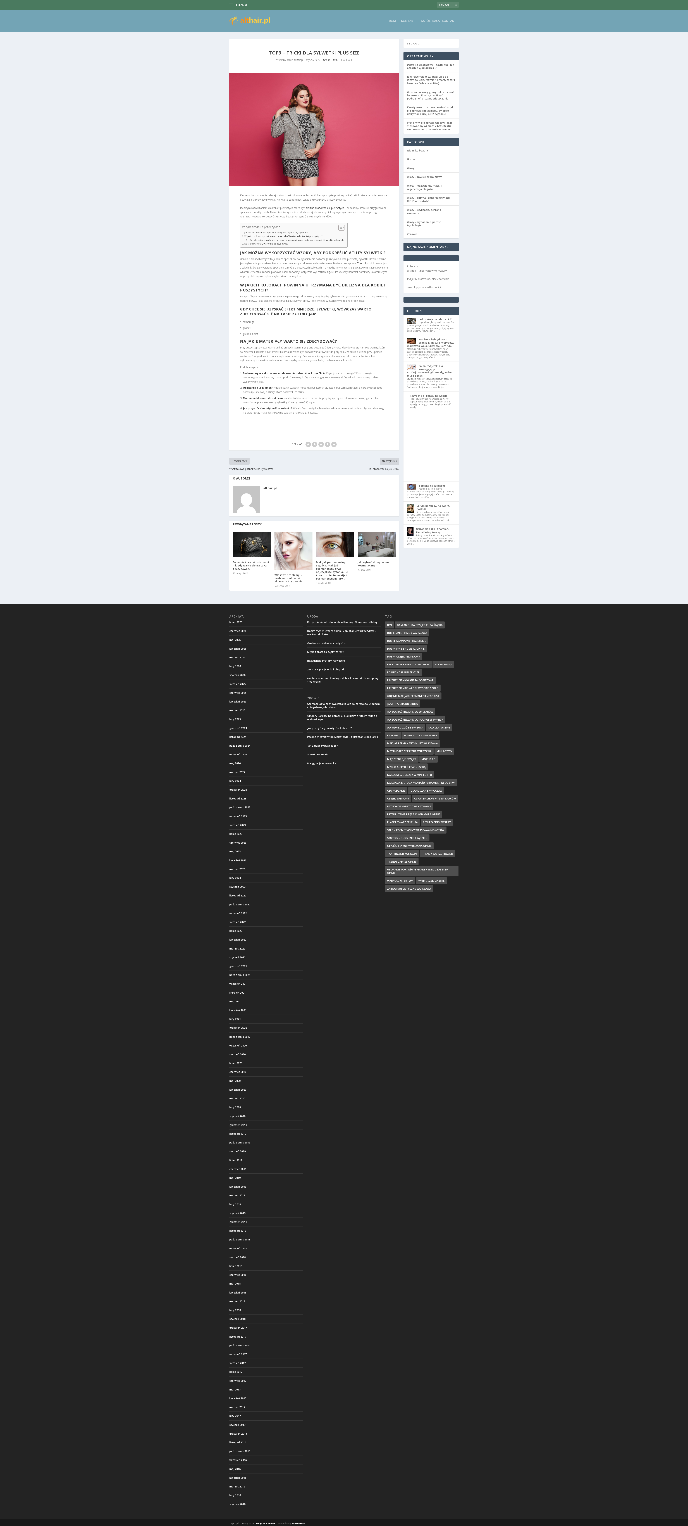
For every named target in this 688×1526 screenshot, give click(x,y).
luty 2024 (235, 781)
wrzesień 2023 (238, 816)
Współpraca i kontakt (438, 21)
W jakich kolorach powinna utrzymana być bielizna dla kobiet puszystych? (283, 236)
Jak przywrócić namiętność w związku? (267, 408)
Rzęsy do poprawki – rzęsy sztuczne (269, 4)
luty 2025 (235, 719)
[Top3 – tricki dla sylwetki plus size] (314, 129)
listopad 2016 (237, 1442)
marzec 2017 (237, 1407)
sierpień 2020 (237, 1054)
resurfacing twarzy (437, 822)
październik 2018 (239, 1239)
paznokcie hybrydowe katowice (409, 806)
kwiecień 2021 (237, 1010)
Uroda (326, 59)
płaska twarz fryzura (402, 822)
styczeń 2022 (237, 957)
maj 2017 (235, 1389)
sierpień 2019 (237, 1151)
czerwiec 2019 (237, 1169)
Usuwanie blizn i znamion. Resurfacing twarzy (432, 530)
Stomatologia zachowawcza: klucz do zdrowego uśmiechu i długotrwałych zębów (344, 705)
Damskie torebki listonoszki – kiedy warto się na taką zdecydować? (251, 565)
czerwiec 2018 (237, 1274)
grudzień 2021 (238, 966)
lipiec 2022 (235, 930)
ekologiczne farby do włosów (408, 664)
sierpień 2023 (237, 825)
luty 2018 (235, 1310)
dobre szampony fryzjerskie (406, 640)
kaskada (392, 735)
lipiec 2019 (235, 1160)
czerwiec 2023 (237, 842)
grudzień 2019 (238, 1125)
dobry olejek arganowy (403, 656)
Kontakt (408, 21)
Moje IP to (429, 759)
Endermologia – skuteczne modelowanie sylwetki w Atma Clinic (284, 373)
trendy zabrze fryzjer (437, 853)
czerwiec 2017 (237, 1380)
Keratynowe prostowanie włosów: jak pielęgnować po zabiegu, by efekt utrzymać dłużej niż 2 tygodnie (430, 110)
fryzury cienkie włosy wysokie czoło (412, 688)
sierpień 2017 (237, 1363)
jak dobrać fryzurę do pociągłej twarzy (415, 719)
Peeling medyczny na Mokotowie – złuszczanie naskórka (342, 737)
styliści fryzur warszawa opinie (409, 846)
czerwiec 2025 (237, 692)
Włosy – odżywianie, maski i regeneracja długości (424, 187)
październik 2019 (239, 1142)
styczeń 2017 (237, 1425)
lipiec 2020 (235, 1063)
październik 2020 (239, 1036)
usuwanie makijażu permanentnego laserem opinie (417, 871)
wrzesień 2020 (238, 1045)
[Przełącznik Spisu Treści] (340, 228)
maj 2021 (235, 1001)
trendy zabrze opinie (401, 861)
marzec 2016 (237, 1486)
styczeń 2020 (237, 1116)
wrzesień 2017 (238, 1354)
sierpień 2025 (237, 684)
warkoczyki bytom (400, 880)
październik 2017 (239, 1345)
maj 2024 (235, 763)
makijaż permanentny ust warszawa (412, 743)
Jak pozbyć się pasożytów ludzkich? (329, 728)
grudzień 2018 (238, 1222)
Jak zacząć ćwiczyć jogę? (322, 745)
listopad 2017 (237, 1336)
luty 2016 (235, 1495)
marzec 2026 (237, 657)
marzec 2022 (237, 948)
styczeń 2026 (237, 675)
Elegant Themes (265, 1523)
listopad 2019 (237, 1133)
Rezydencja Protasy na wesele (428, 395)
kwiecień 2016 (237, 1477)
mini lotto (444, 751)
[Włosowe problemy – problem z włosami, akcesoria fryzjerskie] (293, 551)
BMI (389, 625)
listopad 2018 (237, 1230)
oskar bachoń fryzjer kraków (435, 798)
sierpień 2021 (237, 992)
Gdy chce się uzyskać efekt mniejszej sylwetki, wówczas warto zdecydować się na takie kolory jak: (297, 240)
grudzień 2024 (238, 728)
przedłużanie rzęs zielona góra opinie (413, 814)
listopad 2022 (237, 895)
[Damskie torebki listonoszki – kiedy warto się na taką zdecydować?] (252, 544)
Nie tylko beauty (417, 150)
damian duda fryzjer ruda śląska (420, 625)
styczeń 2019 (237, 1213)
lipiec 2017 (235, 1371)
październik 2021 (239, 975)
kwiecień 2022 (237, 939)
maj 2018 (235, 1283)
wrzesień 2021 (238, 983)
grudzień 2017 (238, 1327)
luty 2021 (235, 1019)
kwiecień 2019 (237, 1186)
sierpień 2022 (237, 922)
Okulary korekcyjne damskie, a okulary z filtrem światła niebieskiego (342, 717)
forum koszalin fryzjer (403, 672)
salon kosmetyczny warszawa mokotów (415, 830)
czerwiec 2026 (237, 631)
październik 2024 (239, 745)
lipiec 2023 (235, 834)
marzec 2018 (237, 1301)
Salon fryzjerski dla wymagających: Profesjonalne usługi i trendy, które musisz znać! (429, 371)
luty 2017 (235, 1416)
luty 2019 (235, 1204)
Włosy (410, 168)
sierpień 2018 (237, 1257)
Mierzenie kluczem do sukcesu (263, 398)
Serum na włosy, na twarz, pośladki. (433, 507)
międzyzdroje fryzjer (401, 759)
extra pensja (443, 664)
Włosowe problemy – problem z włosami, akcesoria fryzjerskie (288, 578)
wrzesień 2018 (238, 1248)
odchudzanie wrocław (426, 790)
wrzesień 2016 (238, 1460)
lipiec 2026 (235, 622)
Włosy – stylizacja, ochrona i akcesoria (425, 211)
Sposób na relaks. (318, 754)
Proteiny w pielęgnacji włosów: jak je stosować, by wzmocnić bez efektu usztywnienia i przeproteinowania (429, 126)
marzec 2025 (237, 710)
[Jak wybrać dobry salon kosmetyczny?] (377, 544)
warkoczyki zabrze (431, 880)
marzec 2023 (237, 869)
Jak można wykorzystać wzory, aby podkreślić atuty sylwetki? (276, 232)
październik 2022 (239, 904)
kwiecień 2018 (237, 1292)
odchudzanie (396, 790)
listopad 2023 (237, 798)
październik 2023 (239, 807)
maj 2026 (235, 640)
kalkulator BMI (439, 727)
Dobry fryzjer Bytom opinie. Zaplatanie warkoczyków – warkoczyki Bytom (341, 632)
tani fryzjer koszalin (402, 853)
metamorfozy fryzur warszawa (409, 751)
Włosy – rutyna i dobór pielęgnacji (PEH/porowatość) (428, 199)
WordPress (298, 1523)
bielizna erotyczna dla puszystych (325, 208)
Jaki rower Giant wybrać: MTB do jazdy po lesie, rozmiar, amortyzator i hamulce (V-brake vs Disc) (431, 80)
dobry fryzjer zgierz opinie (406, 648)
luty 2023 (235, 878)
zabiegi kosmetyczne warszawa (409, 888)
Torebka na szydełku (432, 485)
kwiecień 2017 (237, 1398)
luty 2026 (235, 666)
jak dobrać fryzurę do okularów (410, 711)
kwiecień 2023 (237, 860)
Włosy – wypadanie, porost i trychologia (424, 223)
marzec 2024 (237, 772)
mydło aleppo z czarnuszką (406, 767)
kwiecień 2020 (237, 1089)
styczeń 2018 (237, 1319)
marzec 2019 (237, 1195)
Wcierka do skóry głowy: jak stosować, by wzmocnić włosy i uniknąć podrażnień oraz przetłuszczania (431, 95)
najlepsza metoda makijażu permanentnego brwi (421, 782)
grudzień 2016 (238, 1433)
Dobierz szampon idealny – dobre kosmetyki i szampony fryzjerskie (342, 680)
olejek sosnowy (398, 798)
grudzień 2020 (238, 1027)
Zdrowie (412, 234)
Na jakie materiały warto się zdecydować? (266, 243)
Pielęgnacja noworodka (321, 763)
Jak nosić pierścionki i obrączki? (327, 669)
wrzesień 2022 (238, 913)
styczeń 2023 (237, 886)
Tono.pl (361, 263)
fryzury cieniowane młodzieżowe (410, 680)
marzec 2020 (237, 1098)
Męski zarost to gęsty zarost (325, 652)
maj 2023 (235, 851)
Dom (392, 21)
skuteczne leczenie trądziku (407, 838)
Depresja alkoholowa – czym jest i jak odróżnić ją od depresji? (430, 66)
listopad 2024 (237, 737)
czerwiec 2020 (237, 1072)
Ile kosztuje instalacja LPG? (436, 319)
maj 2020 (235, 1081)
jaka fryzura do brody (402, 704)
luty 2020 (235, 1107)
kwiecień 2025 (237, 701)
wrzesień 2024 (238, 754)
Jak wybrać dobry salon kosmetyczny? (373, 564)
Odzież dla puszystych (257, 387)
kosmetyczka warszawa (420, 735)
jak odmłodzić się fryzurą (405, 727)
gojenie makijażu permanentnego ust (413, 696)
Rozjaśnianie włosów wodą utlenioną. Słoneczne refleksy (342, 622)
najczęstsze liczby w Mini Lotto (409, 775)
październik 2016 (239, 1451)
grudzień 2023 (238, 789)
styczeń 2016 (237, 1504)
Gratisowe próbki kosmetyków (326, 643)
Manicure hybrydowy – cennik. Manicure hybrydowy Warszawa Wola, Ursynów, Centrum (430, 343)
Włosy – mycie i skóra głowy (424, 177)
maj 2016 (235, 1469)
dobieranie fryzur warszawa (407, 633)
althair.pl (298, 59)
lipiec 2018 (235, 1266)
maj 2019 (235, 1177)
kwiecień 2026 (237, 648)
